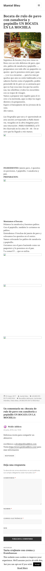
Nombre (8, 509)
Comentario (10, 478)
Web (5, 528)
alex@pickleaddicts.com (25, 444)
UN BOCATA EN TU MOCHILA (29, 401)
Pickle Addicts (15, 426)
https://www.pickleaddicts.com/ (23, 447)
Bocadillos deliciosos (26, 398)
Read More (22, 568)
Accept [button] (37, 564)
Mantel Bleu (12, 5)
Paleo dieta (14, 401)
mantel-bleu (24, 396)
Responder (9, 456)
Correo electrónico (14, 518)
